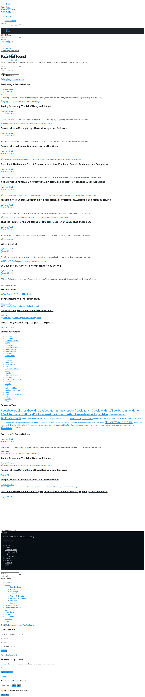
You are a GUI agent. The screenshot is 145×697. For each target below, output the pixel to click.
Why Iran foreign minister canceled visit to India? (27, 310)
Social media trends (13, 390)
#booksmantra (78, 414)
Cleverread (11, 536)
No (19, 685)
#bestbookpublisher (13, 410)
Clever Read (8, 89)
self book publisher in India (63, 425)
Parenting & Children (13, 379)
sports (104, 425)
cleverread (138, 422)
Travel (7, 396)
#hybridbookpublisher (30, 418)
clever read (4, 425)
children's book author (30, 423)
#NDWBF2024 (45, 419)
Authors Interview (12, 340)
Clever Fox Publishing (25, 536)
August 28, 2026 (7, 91)
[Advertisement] (69, 513)
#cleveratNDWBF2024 (117, 415)
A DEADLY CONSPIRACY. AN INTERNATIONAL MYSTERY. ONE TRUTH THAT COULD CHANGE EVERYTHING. (53, 182)
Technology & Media (13, 394)
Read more (5, 451)
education (9, 362)
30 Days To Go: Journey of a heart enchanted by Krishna (31, 265)
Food (7, 371)
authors (96, 419)
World (7, 401)
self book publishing (78, 425)
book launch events (12, 347)
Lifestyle (8, 377)
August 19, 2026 (7, 251)
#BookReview (40, 414)
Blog (7, 565)
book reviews (6, 422)
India (32, 425)
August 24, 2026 (7, 207)
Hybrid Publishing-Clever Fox (19, 425)
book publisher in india (121, 418)
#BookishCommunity (65, 410)
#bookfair (49, 410)
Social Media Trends (13, 552)
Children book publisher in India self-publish (89, 423)
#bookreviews (58, 414)
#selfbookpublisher (81, 418)
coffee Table (10, 356)
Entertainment (11, 364)
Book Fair (9, 345)
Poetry (8, 381)
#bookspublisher (98, 414)
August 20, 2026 (7, 229)
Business (8, 353)
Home (7, 4)
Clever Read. (5, 7)
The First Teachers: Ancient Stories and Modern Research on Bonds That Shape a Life (46, 221)
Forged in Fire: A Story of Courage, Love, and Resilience (30, 146)
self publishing (11, 388)
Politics (8, 383)
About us (8, 562)
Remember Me (9, 647)
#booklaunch (83, 410)
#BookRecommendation (125, 410)
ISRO (36, 425)
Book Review (10, 349)
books (14, 423)
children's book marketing (46, 422)
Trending (8, 16)
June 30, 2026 (6, 304)
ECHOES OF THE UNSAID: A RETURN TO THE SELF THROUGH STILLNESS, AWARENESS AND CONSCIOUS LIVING (56, 200)
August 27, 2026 (7, 113)
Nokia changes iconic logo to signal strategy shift (27, 322)
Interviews (9, 556)
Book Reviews (11, 60)
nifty (39, 425)
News (7, 558)
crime (7, 358)
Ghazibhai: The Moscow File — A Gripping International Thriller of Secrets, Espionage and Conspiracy (54, 164)
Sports (8, 392)
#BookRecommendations (16, 414)
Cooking (13, 603)
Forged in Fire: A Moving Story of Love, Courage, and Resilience (34, 128)
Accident (8, 336)
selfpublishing (97, 425)
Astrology (9, 338)
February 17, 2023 (8, 315)
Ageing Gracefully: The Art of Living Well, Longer (26, 106)
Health (8, 373)
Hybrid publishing (12, 375)
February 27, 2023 (8, 327)
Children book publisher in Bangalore (64, 422)
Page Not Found (12, 51)
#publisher (55, 418)
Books (8, 547)
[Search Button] (20, 37)
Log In (3, 676)
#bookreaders (101, 410)
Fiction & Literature (13, 368)
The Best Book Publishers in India (116, 425)
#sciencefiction (64, 418)
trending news (130, 425)
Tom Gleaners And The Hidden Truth (20, 298)
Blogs (7, 343)
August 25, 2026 (7, 135)
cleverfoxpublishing (119, 422)
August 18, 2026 (7, 273)
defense (8, 360)
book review (136, 419)
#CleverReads (11, 418)
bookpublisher (105, 418)
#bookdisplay (35, 410)
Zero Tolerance (9, 243)
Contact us (9, 560)
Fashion (8, 366)
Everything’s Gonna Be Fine (15, 84)
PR (6, 554)
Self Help (9, 386)
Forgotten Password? (9, 655)
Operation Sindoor (46, 425)
